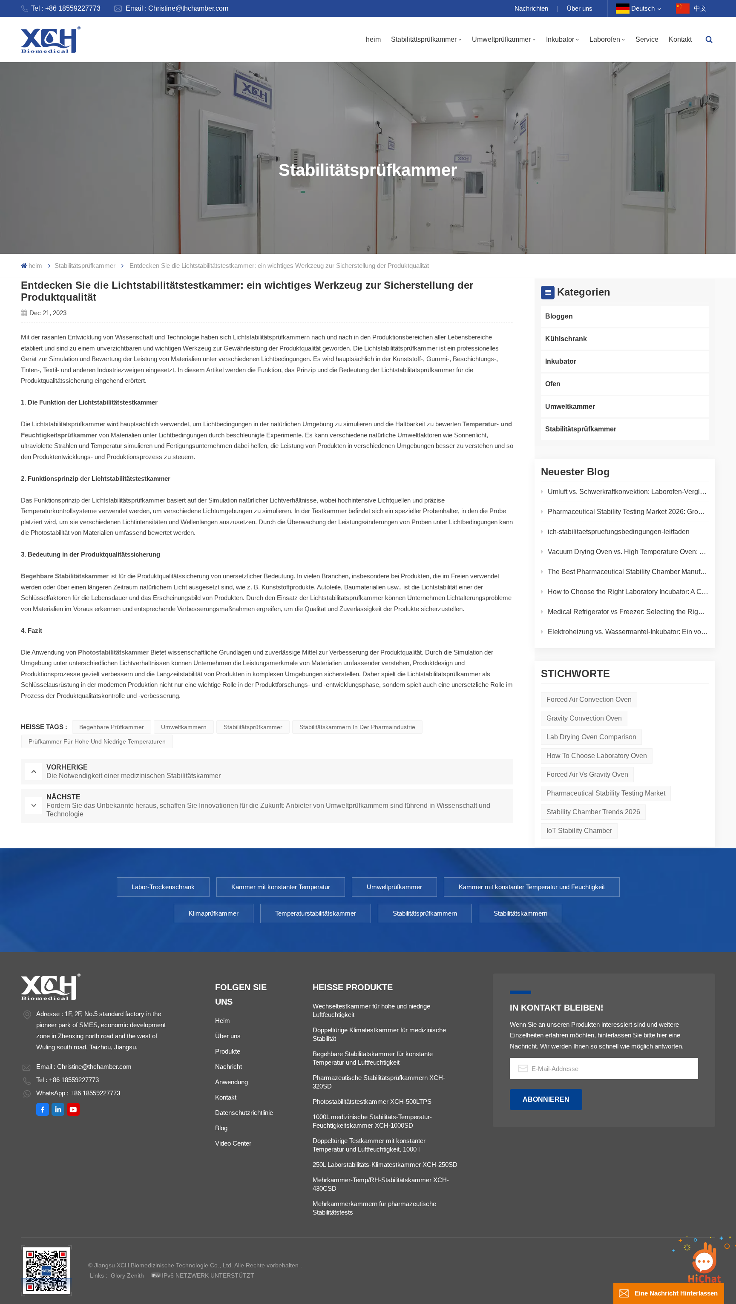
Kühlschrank (566, 338)
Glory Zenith (127, 1275)
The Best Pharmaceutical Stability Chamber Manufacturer (628, 571)
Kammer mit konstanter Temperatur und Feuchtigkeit (532, 886)
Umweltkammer (570, 406)
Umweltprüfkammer (501, 39)
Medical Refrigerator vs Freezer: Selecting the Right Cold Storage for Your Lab (628, 611)
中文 (700, 8)
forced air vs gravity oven (587, 774)
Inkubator (560, 39)
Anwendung (231, 1082)
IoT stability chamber (579, 830)
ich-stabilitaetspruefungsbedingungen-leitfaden (619, 531)
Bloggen (559, 316)
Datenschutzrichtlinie (244, 1112)
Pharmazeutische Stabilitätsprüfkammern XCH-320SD (379, 1082)
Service (646, 39)
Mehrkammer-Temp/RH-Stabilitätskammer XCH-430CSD (381, 1184)
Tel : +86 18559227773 (66, 8)
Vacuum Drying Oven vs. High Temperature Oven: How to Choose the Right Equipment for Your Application (628, 551)
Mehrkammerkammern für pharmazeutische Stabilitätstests (374, 1208)
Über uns (579, 8)
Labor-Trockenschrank (163, 886)
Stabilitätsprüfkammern (425, 913)
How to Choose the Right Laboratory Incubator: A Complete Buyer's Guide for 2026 (628, 591)
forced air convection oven (589, 699)
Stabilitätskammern (520, 913)
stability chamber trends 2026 (593, 812)
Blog (221, 1128)
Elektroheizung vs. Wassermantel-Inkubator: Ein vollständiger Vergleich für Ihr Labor (628, 631)
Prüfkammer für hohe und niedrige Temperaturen (97, 741)
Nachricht (228, 1066)
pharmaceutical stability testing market (605, 793)
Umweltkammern (184, 727)
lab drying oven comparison (591, 737)
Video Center (233, 1143)
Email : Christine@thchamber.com (177, 8)
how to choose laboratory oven (596, 755)
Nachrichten (531, 8)
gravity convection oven (584, 718)
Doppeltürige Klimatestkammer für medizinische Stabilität (379, 1034)
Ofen (553, 384)
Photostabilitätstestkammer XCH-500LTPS (372, 1101)
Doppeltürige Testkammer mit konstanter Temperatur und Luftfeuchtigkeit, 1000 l (369, 1145)
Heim (222, 1020)
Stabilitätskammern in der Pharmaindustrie (357, 727)
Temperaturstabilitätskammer (315, 913)
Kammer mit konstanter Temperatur (280, 886)
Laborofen (604, 39)
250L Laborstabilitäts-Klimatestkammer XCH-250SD (385, 1164)
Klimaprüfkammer (214, 913)
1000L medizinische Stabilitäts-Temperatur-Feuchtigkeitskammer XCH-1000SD (372, 1121)
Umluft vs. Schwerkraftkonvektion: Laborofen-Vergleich (628, 491)
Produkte (227, 1051)
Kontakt (680, 39)
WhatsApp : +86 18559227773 (78, 1093)
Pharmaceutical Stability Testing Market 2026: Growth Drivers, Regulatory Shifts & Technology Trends (628, 511)
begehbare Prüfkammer (111, 727)
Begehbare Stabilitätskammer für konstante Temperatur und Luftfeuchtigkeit (373, 1058)
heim (373, 39)
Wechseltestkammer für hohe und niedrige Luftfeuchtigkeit (371, 1010)
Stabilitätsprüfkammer (424, 39)
